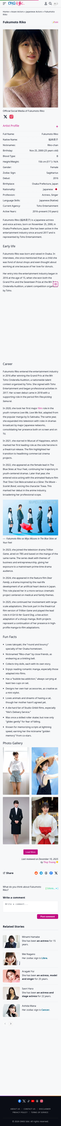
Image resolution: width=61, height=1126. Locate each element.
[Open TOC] (55, 284)
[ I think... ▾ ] (52, 888)
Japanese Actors (34, 11)
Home (6, 11)
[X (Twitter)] (24, 1101)
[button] (57, 126)
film (40, 408)
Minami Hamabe (31, 936)
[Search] (50, 3)
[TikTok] (28, 1101)
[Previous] (5, 1023)
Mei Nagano (28, 954)
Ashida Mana (29, 1005)
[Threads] (37, 1101)
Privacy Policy (20, 1112)
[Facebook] (19, 1101)
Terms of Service (39, 1112)
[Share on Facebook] (51, 873)
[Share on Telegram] (41, 873)
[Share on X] (56, 873)
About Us (15, 1109)
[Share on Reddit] (36, 873)
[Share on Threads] (46, 873)
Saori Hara (27, 988)
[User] (46, 3)
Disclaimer (45, 1109)
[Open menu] (6, 3)
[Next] (11, 1023)
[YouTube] (33, 1101)
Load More (30, 852)
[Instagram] (41, 1101)
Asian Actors (17, 11)
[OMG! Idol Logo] (16, 3)
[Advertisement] (30, 327)
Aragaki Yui (28, 971)
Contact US (30, 1109)
